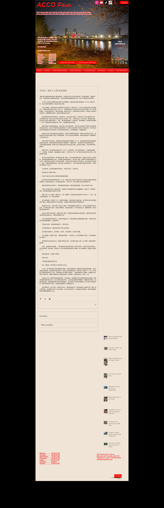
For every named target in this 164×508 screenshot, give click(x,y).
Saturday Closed (45, 62)
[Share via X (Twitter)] (45, 299)
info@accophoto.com (43, 50)
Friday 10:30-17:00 (46, 60)
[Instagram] (97, 2)
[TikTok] (106, 2)
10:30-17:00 (52, 58)
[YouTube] (101, 2)
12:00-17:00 (52, 63)
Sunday (42, 63)
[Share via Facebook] (40, 299)
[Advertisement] (82, 494)
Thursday (43, 58)
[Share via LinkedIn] (50, 299)
